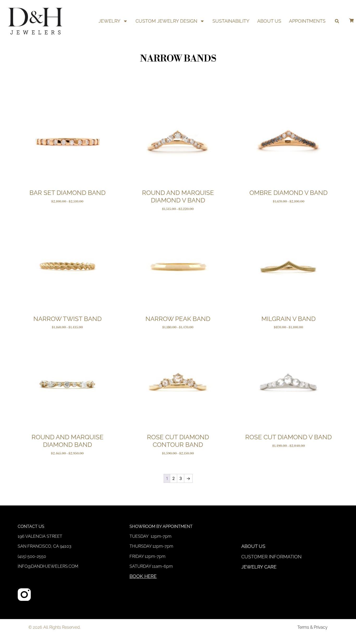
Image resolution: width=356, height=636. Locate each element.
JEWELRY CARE (259, 567)
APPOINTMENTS (307, 21)
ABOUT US (269, 21)
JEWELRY (109, 21)
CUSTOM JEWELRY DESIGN (166, 21)
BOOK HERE (143, 576)
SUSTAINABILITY (230, 21)
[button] (337, 21)
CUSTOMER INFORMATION (271, 556)
